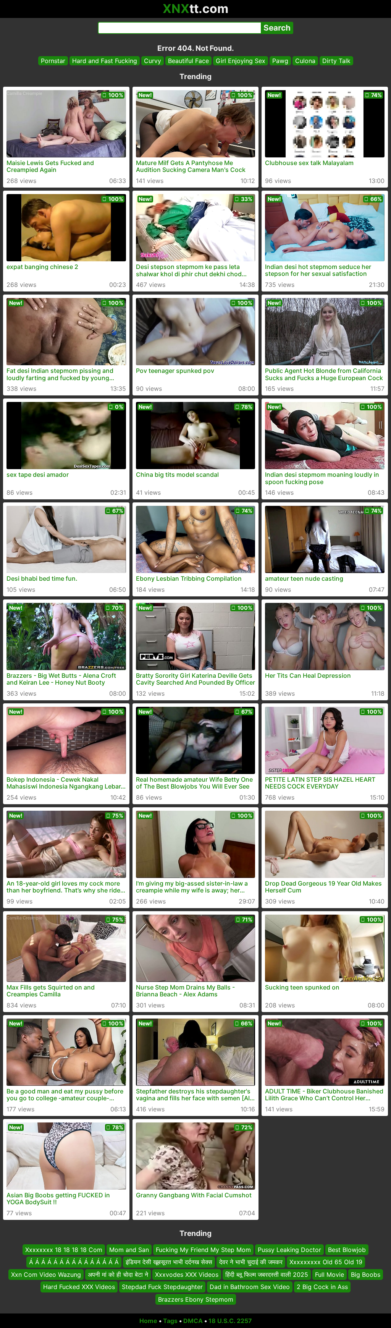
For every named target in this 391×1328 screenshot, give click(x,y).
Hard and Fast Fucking (104, 61)
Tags (170, 1320)
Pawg (280, 61)
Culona (305, 61)
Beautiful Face (188, 61)
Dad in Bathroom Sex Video (250, 1287)
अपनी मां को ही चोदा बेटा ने (118, 1274)
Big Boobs (365, 1274)
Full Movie (329, 1274)
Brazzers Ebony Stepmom (195, 1299)
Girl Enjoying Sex (240, 61)
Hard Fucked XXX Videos (79, 1287)
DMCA (193, 1320)
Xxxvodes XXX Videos (186, 1274)
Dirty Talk (336, 61)
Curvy (152, 61)
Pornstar (53, 61)
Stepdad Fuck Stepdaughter (162, 1287)
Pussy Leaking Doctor (289, 1250)
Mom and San (129, 1250)
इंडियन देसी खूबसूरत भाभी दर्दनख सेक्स (169, 1262)
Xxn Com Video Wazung (46, 1274)
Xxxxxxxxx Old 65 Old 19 (325, 1262)
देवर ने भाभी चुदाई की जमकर (251, 1262)
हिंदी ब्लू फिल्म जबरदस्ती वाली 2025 (266, 1274)
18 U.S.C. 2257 (230, 1320)
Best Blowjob (347, 1250)
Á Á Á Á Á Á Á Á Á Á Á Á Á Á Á (74, 1262)
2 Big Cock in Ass (322, 1287)
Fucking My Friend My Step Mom (203, 1250)
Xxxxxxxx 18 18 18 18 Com (63, 1250)
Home (148, 1320)
